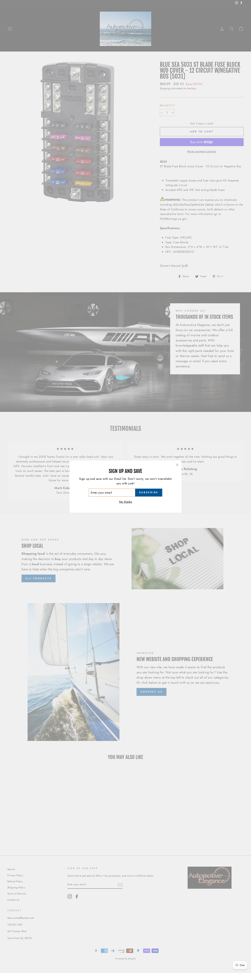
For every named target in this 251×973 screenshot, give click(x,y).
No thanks (125, 502)
